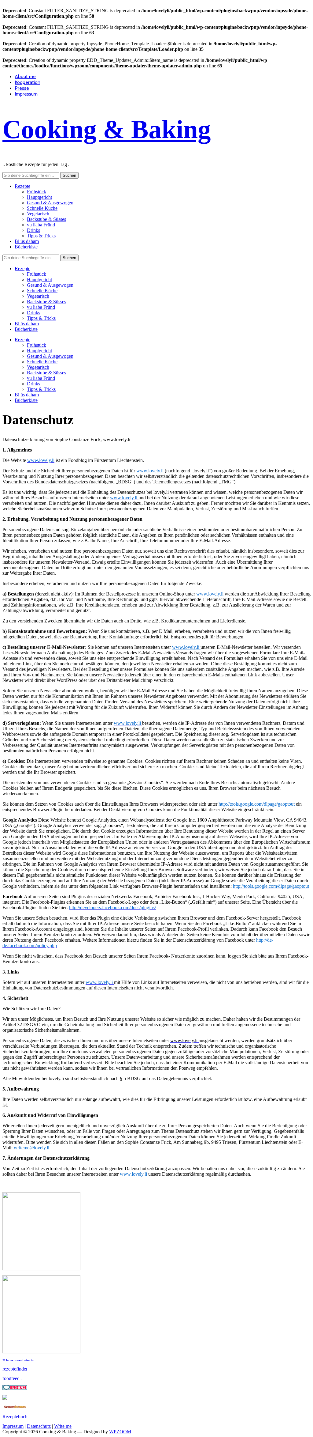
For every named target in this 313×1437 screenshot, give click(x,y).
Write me (63, 1426)
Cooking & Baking (106, 129)
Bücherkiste (26, 246)
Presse (22, 88)
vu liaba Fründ (41, 224)
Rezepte (22, 186)
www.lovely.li (150, 470)
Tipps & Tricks (41, 235)
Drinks (33, 230)
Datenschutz (39, 1426)
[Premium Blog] (26, 1359)
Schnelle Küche (42, 208)
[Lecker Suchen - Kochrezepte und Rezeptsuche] (14, 1407)
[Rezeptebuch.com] (14, 1417)
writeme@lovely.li (31, 1147)
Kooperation (27, 82)
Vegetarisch (38, 213)
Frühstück (36, 191)
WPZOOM (120, 1431)
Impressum (26, 94)
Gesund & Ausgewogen (50, 202)
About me (25, 76)
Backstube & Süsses (46, 219)
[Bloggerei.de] (14, 1388)
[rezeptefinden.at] (14, 1369)
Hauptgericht (39, 197)
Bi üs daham (27, 241)
